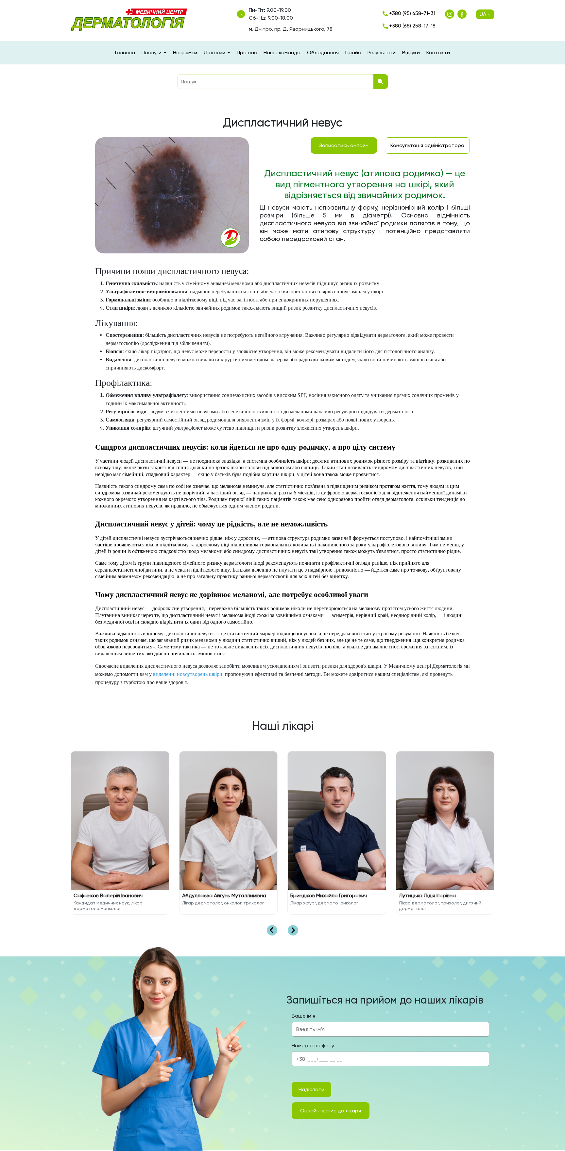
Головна (125, 52)
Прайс (353, 52)
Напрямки (185, 52)
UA (483, 14)
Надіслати (311, 1089)
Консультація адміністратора (427, 145)
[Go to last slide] (272, 930)
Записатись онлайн (343, 145)
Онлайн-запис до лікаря (330, 1111)
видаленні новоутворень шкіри (187, 673)
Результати (382, 52)
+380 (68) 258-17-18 (412, 26)
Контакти (438, 52)
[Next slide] (293, 930)
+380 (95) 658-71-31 (411, 13)
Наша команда (282, 52)
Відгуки (411, 52)
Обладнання (323, 52)
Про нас (247, 52)
